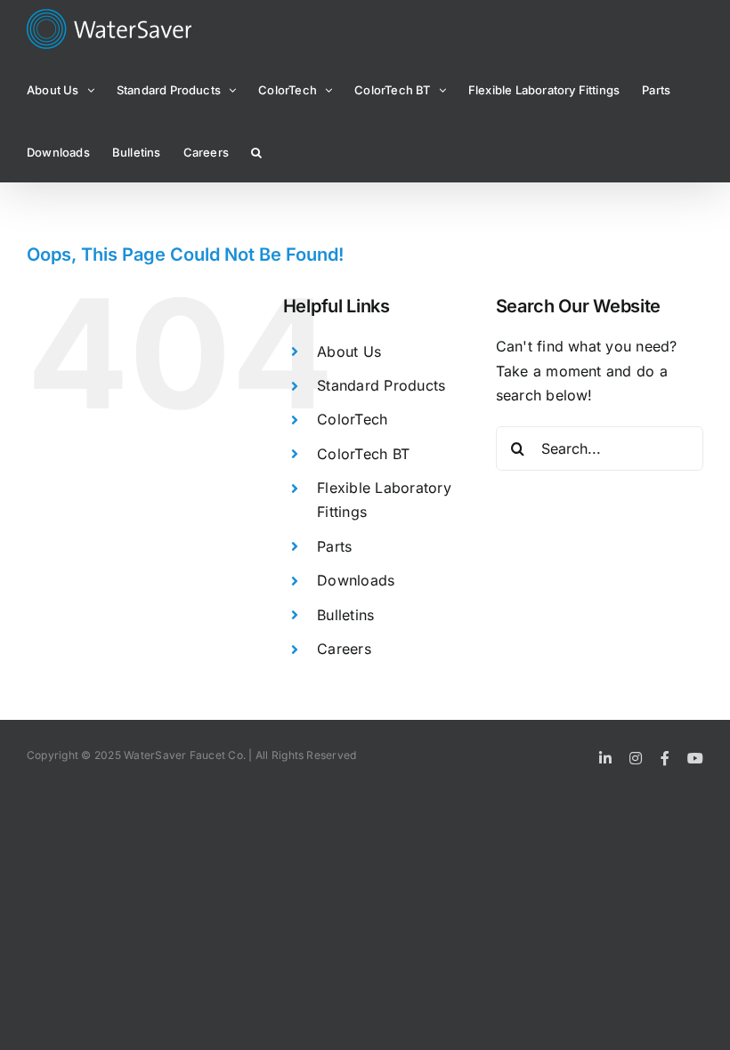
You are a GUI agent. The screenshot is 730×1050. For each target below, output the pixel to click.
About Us (349, 351)
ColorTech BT (363, 454)
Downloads (355, 580)
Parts (334, 546)
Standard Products (381, 385)
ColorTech (352, 419)
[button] (256, 151)
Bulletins (345, 615)
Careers (344, 649)
